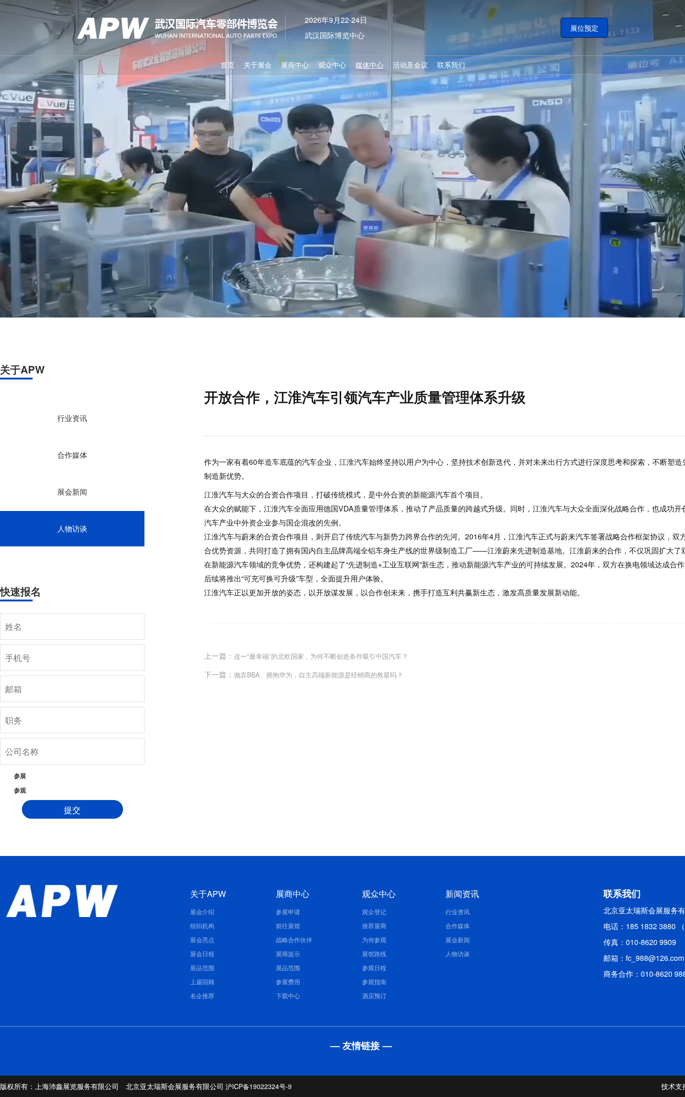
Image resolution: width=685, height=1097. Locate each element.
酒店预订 (374, 995)
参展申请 (288, 911)
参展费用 (288, 981)
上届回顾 (202, 981)
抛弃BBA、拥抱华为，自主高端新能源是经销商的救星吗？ (318, 674)
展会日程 (202, 953)
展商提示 (288, 953)
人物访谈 (72, 528)
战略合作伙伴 (294, 939)
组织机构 (202, 925)
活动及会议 (410, 64)
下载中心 (288, 995)
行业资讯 (72, 418)
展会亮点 (202, 939)
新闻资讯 (462, 893)
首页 (227, 64)
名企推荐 (202, 995)
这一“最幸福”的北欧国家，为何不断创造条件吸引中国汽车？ (321, 656)
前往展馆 (288, 925)
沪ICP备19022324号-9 (259, 1086)
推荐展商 (374, 925)
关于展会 (258, 64)
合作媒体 (72, 454)
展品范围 (202, 967)
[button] (584, 28)
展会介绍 (202, 911)
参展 (20, 775)
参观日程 (374, 967)
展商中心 (295, 64)
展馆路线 (374, 953)
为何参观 (374, 939)
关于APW (208, 893)
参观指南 (374, 981)
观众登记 (374, 911)
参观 (20, 790)
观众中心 (332, 64)
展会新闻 (72, 491)
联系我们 (451, 64)
